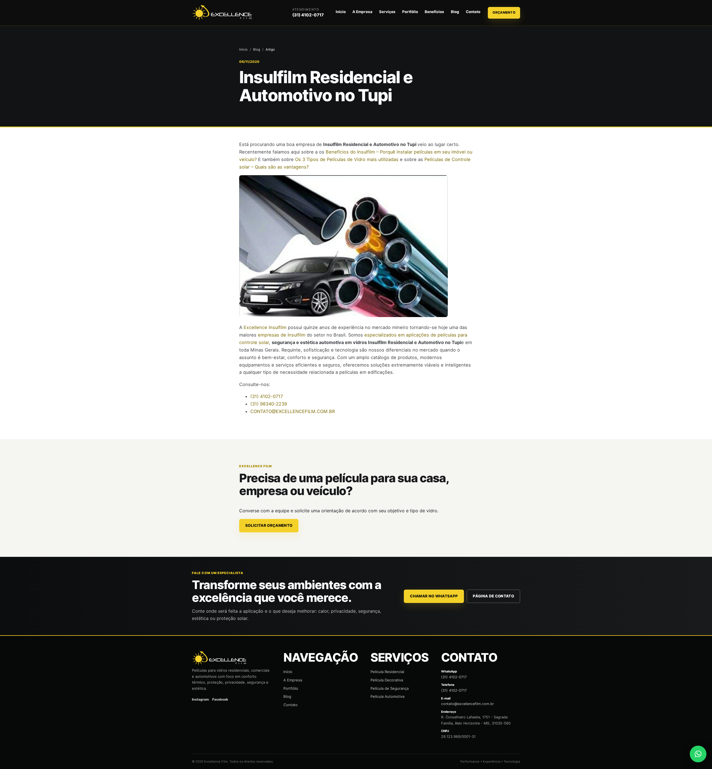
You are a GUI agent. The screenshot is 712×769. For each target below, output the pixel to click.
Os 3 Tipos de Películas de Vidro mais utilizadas (347, 159)
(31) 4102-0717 (308, 15)
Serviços (387, 11)
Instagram (200, 699)
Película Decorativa (386, 680)
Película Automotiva (387, 696)
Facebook (220, 699)
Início (341, 11)
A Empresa (362, 11)
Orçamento (504, 12)
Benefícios (434, 11)
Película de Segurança (389, 688)
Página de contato (493, 596)
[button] (698, 754)
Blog (455, 11)
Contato (473, 11)
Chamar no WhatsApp (434, 596)
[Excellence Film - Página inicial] (223, 13)
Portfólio (410, 11)
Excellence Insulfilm (265, 327)
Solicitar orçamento (268, 525)
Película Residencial (387, 671)
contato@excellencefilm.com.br (467, 704)
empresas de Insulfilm (281, 335)
